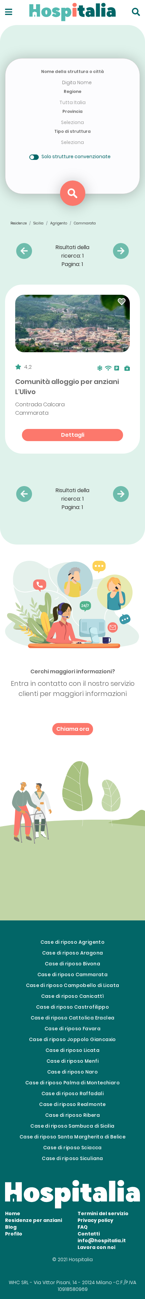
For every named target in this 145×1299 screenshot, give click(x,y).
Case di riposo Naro (72, 1071)
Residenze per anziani (33, 1220)
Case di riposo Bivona (72, 963)
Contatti (89, 1233)
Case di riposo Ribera (72, 1115)
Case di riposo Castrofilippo (72, 1007)
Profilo (13, 1233)
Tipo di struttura (72, 131)
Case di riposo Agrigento (72, 942)
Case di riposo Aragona (72, 952)
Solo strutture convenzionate (76, 156)
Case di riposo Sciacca (72, 1147)
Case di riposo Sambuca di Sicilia (72, 1126)
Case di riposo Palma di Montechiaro (72, 1082)
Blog (11, 1227)
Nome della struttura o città (72, 71)
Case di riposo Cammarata (72, 974)
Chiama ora (72, 729)
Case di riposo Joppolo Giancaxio (72, 1039)
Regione (72, 91)
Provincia (72, 111)
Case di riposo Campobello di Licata (72, 985)
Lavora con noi (96, 1247)
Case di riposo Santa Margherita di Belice (72, 1136)
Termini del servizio (103, 1213)
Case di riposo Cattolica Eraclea (73, 1017)
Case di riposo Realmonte (72, 1104)
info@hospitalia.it (102, 1240)
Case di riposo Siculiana (72, 1158)
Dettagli (72, 435)
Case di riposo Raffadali (72, 1093)
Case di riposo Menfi (72, 1061)
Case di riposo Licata (72, 1050)
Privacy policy (95, 1220)
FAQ (83, 1227)
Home (12, 1213)
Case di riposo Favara (72, 1028)
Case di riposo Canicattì (72, 996)
